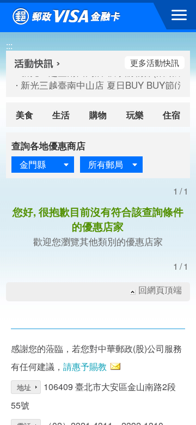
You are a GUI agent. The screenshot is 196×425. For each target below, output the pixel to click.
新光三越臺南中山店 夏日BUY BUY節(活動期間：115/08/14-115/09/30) (90, 85)
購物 (98, 114)
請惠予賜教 (85, 366)
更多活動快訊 (154, 62)
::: (9, 45)
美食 (24, 114)
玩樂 (135, 114)
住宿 (171, 114)
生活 (61, 114)
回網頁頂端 (160, 290)
